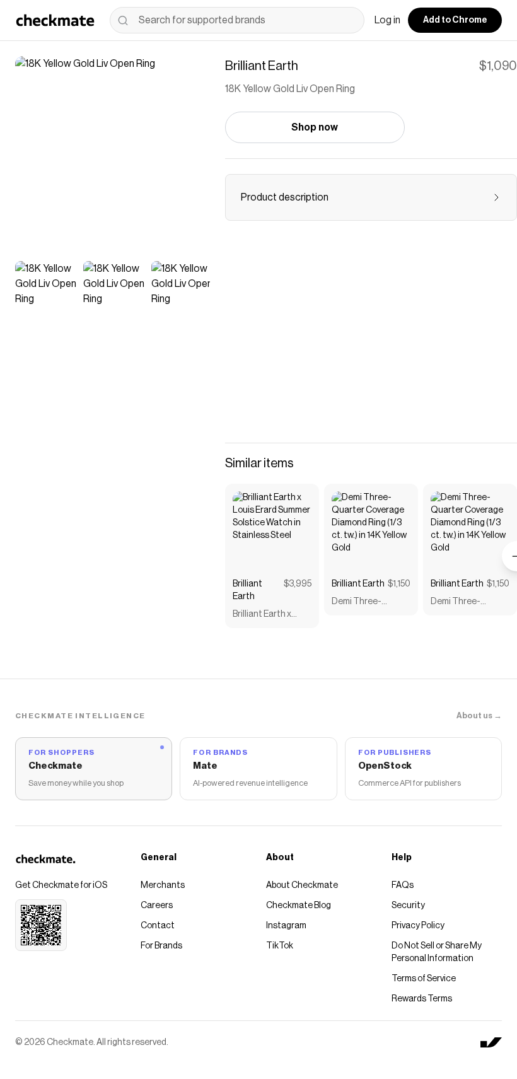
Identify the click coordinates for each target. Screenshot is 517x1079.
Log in (387, 20)
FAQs (403, 885)
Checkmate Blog (298, 905)
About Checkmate (302, 885)
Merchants (163, 885)
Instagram (286, 925)
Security (408, 905)
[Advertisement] (371, 339)
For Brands (161, 946)
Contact (158, 925)
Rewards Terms (422, 998)
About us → (479, 715)
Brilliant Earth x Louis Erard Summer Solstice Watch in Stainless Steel (271, 615)
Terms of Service (424, 978)
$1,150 (399, 584)
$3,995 (297, 584)
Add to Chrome (455, 20)
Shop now (314, 127)
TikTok (279, 946)
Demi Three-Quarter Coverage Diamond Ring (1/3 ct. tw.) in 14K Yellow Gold (369, 602)
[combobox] (237, 20)
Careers (157, 905)
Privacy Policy (418, 925)
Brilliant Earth (247, 590)
